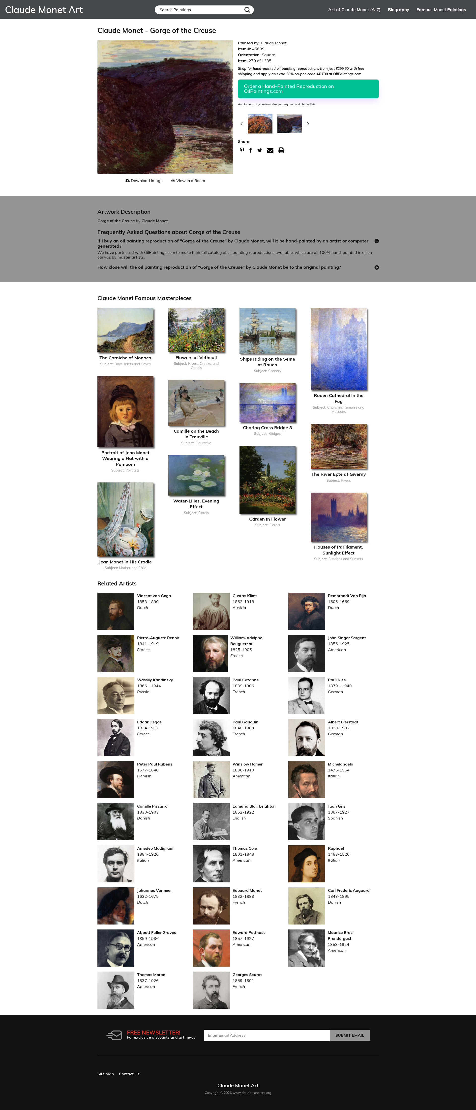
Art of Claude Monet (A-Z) (354, 9)
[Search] (247, 9)
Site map (105, 1073)
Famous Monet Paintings (441, 9)
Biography (398, 9)
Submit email (349, 1035)
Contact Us (129, 1073)
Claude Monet (155, 220)
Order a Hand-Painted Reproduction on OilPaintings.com (289, 88)
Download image (147, 180)
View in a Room (190, 180)
